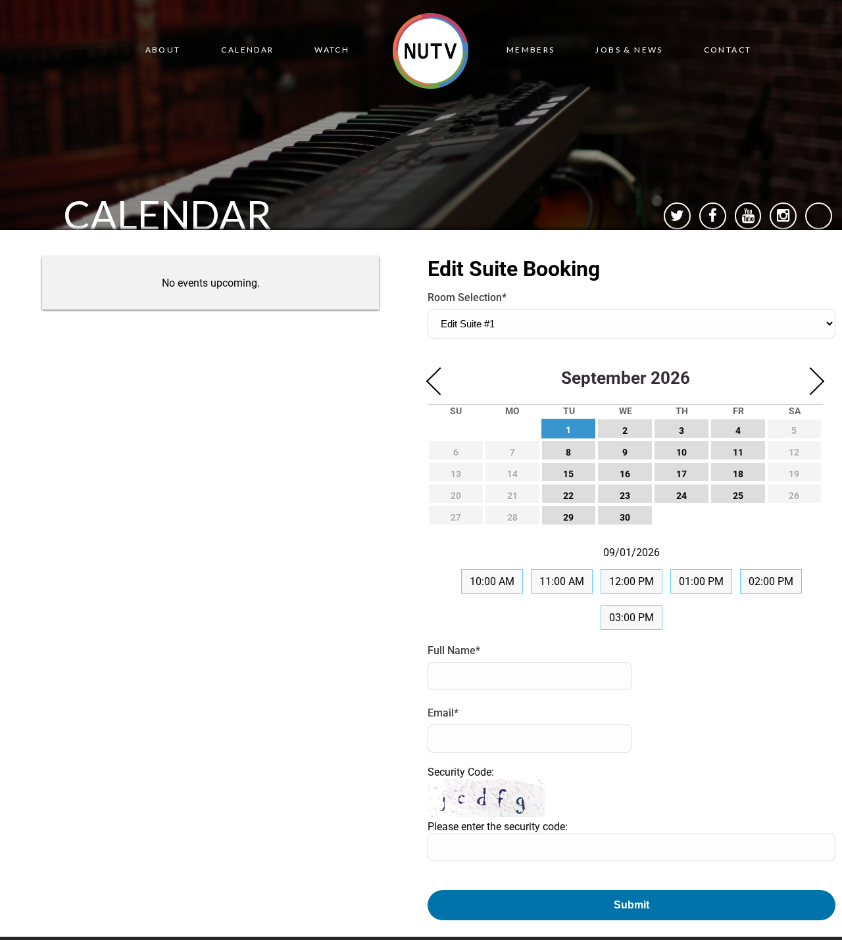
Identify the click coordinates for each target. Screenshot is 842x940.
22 (568, 496)
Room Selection (467, 297)
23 (625, 496)
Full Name (454, 650)
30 (625, 517)
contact (728, 50)
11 (738, 452)
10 (681, 452)
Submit (631, 904)
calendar (247, 50)
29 (568, 517)
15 (568, 474)
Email (443, 713)
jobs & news (628, 50)
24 (681, 496)
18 (738, 474)
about (163, 50)
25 (738, 496)
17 (681, 474)
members (531, 50)
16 (625, 474)
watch (331, 50)
